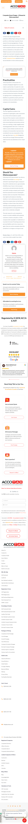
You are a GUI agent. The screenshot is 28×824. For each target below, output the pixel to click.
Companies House (10, 58)
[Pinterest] (20, 806)
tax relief (16, 135)
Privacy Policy (22, 512)
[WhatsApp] (18, 806)
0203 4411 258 (9, 522)
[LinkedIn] (15, 806)
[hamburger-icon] (3, 8)
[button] (26, 1)
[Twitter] (13, 806)
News (22, 20)
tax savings (16, 179)
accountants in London (18, 326)
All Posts (14, 271)
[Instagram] (10, 806)
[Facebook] (8, 806)
